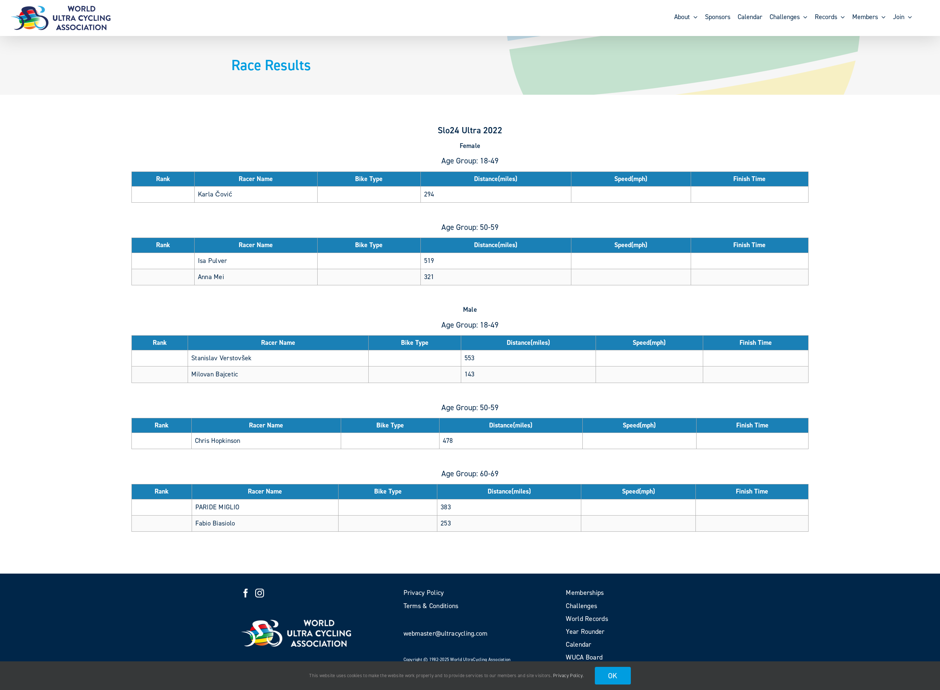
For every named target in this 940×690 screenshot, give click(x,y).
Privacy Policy (568, 675)
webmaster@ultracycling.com (446, 633)
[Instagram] (259, 593)
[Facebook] (245, 593)
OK (613, 675)
